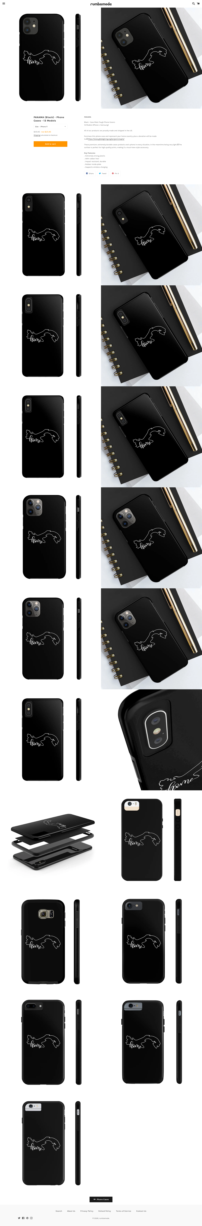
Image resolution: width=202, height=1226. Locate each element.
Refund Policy (104, 1211)
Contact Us (141, 1211)
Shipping (37, 135)
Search (59, 1211)
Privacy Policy (86, 1211)
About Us (71, 1211)
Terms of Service (123, 1211)
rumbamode (104, 1218)
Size (36, 127)
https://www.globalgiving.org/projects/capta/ (106, 139)
